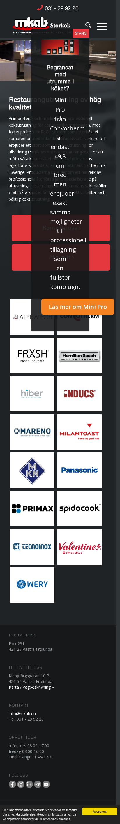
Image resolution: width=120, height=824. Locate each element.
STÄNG (81, 33)
